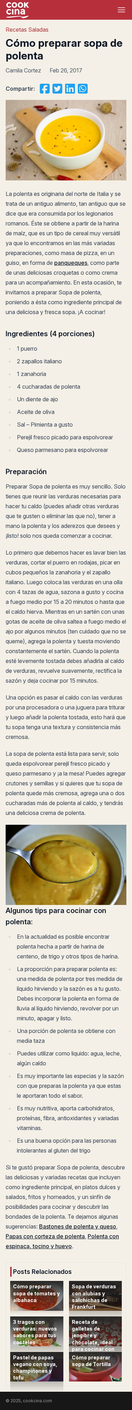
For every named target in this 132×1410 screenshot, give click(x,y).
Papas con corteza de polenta (45, 1236)
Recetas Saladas (27, 29)
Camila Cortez (23, 70)
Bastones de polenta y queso (77, 1226)
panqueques (70, 262)
